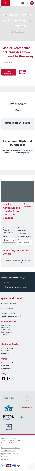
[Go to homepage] (5, 3)
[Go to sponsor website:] (9, 398)
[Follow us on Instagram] (9, 378)
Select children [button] (23, 242)
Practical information (9, 351)
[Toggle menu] (32, 3)
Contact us (5, 353)
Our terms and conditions (10, 448)
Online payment (7, 348)
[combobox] (23, 3)
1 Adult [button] (6, 240)
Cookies (4, 457)
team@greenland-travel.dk (11, 316)
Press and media (7, 363)
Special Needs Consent (9, 454)
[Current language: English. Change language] (23, 3)
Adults (5, 237)
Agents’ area (6, 368)
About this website (8, 451)
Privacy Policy (6, 459)
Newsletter (5, 365)
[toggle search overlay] (27, 3)
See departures (8, 72)
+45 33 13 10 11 (9, 313)
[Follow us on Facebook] (3, 378)
